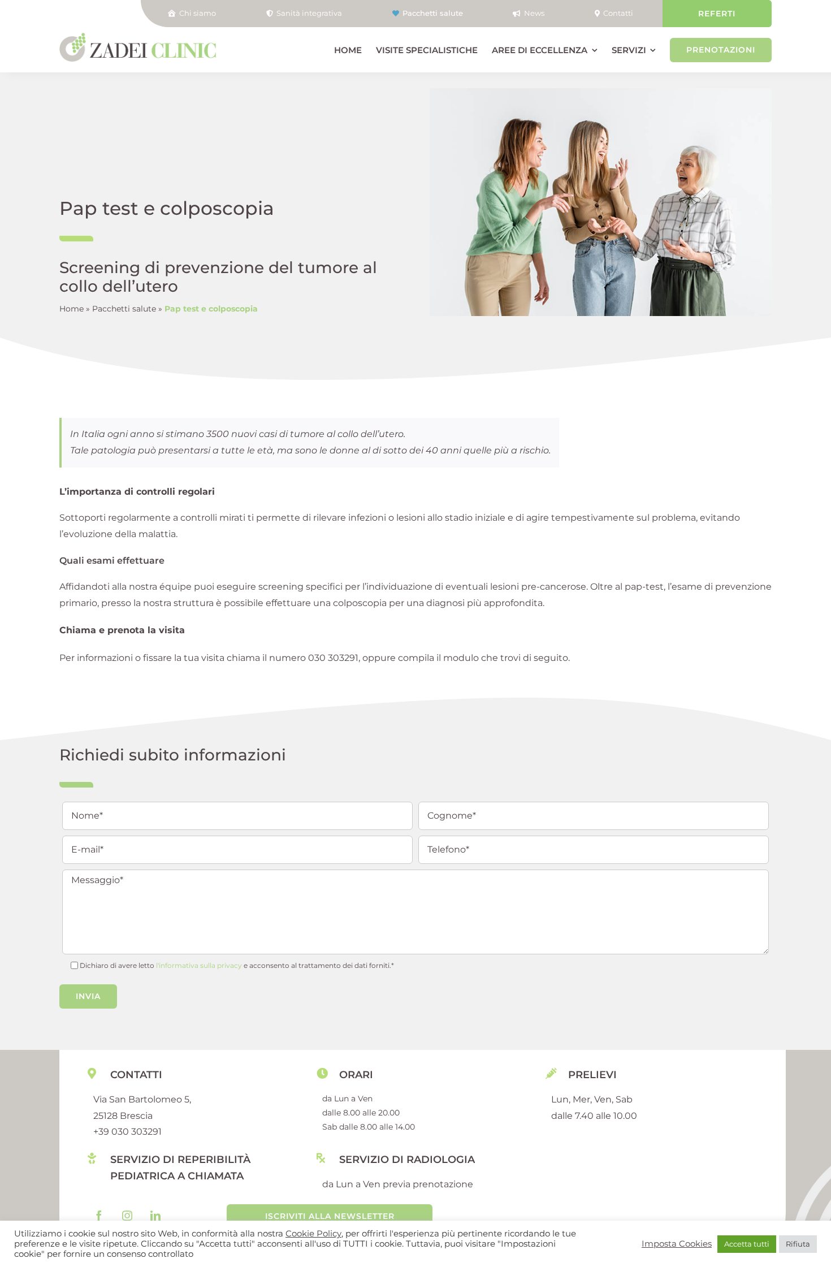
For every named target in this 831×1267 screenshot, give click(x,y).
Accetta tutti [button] (746, 1243)
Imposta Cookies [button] (677, 1244)
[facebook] (99, 1215)
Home (71, 309)
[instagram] (127, 1215)
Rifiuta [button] (798, 1243)
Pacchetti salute (124, 309)
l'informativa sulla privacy (199, 965)
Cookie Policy (313, 1234)
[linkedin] (155, 1215)
